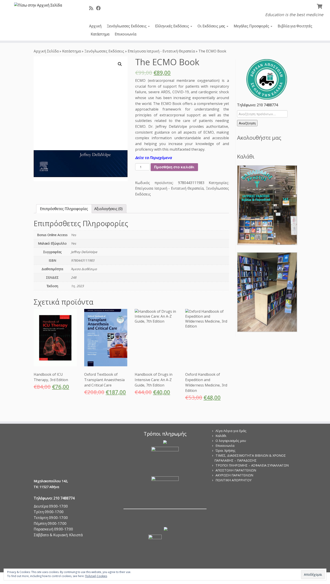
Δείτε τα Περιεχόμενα (153, 157)
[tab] (64, 208)
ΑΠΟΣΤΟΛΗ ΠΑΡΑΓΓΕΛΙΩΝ (236, 470)
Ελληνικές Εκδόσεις (172, 26)
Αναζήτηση (247, 123)
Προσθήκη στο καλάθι (174, 166)
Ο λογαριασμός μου (231, 441)
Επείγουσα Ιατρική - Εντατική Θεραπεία (161, 51)
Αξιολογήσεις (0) (108, 208)
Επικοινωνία (125, 34)
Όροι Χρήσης (225, 450)
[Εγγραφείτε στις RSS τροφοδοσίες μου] (92, 8)
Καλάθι (221, 436)
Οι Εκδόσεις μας (212, 26)
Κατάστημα (100, 34)
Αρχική (95, 26)
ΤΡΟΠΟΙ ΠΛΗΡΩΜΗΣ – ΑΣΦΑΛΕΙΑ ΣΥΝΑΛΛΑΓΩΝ (252, 465)
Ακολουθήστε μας (259, 137)
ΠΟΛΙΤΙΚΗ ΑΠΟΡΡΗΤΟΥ (233, 480)
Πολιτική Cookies (96, 576)
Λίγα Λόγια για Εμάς (231, 431)
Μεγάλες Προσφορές (252, 26)
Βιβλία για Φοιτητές (295, 26)
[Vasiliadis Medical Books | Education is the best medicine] (38, 5)
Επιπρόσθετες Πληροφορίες (64, 208)
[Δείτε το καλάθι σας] (320, 6)
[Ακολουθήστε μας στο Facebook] (100, 8)
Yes (73, 235)
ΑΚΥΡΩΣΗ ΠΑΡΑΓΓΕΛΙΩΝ (234, 475)
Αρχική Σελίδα (46, 51)
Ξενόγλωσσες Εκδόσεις (127, 26)
